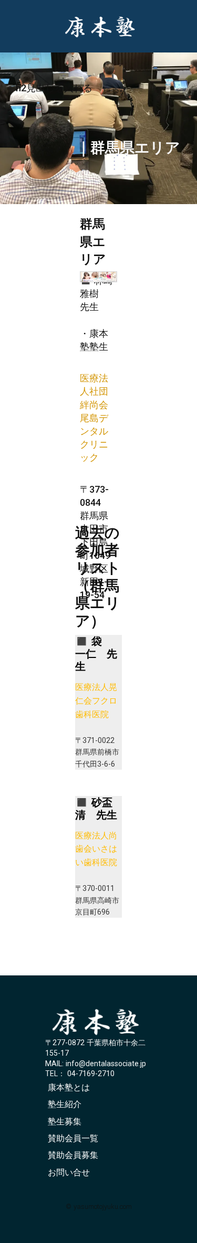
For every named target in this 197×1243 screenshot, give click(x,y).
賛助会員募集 (73, 1155)
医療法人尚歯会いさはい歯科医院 (96, 849)
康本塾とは (69, 1087)
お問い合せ (69, 1172)
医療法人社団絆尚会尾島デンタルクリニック (94, 418)
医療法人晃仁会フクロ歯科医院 (96, 700)
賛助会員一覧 (73, 1138)
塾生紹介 (64, 1104)
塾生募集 (64, 1122)
